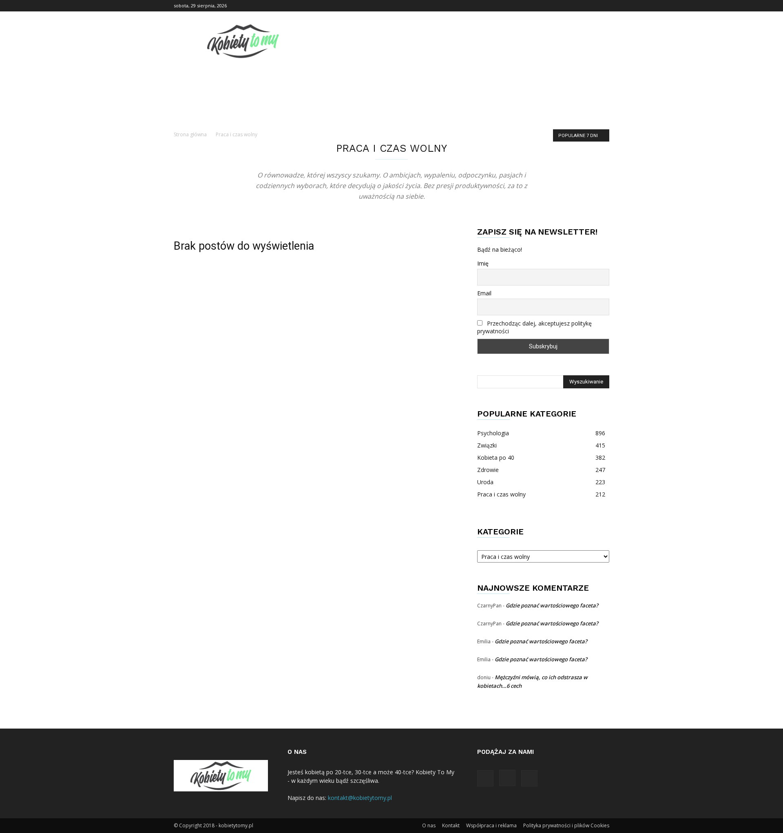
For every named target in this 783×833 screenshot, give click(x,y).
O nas (429, 825)
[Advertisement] (215, 265)
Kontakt (451, 825)
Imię (483, 263)
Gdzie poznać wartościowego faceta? (552, 605)
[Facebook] (576, 5)
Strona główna (190, 134)
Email (484, 293)
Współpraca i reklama (491, 825)
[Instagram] (590, 5)
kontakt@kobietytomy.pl (360, 798)
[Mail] (603, 5)
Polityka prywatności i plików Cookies (566, 825)
